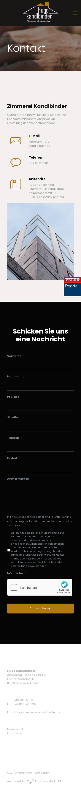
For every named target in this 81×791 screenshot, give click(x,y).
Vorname (16, 356)
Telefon (14, 438)
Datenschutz (16, 729)
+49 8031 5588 (23, 700)
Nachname (17, 377)
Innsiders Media (46, 781)
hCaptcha (16, 573)
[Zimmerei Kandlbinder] (40, 13)
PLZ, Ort (13, 397)
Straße (12, 417)
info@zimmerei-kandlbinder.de (40, 144)
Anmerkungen (18, 479)
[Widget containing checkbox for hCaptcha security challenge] (39, 587)
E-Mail (13, 458)
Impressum (15, 733)
